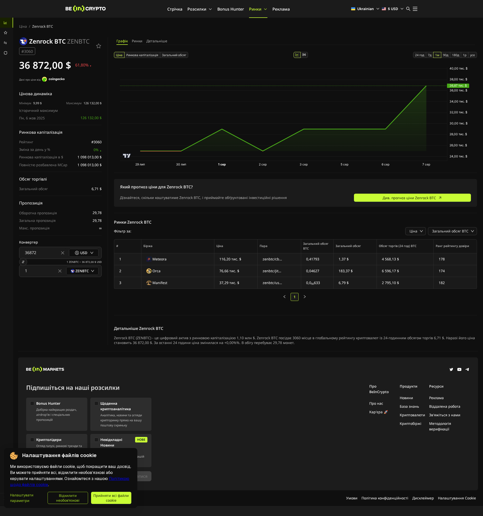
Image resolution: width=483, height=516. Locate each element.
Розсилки (196, 9)
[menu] (6, 38)
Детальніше (156, 41)
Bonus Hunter (230, 9)
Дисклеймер (423, 498)
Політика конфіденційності (384, 498)
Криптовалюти (412, 414)
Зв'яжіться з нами (444, 414)
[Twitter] (451, 370)
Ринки (255, 9)
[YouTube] (459, 370)
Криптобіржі (410, 423)
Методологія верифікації (440, 426)
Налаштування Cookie (457, 498)
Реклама (281, 9)
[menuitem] (6, 23)
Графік (122, 41)
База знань (409, 406)
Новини (406, 397)
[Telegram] (467, 370)
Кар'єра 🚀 (378, 411)
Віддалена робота (444, 406)
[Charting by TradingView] (127, 155)
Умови (351, 498)
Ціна (23, 26)
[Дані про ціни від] (53, 80)
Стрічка (174, 9)
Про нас (376, 403)
